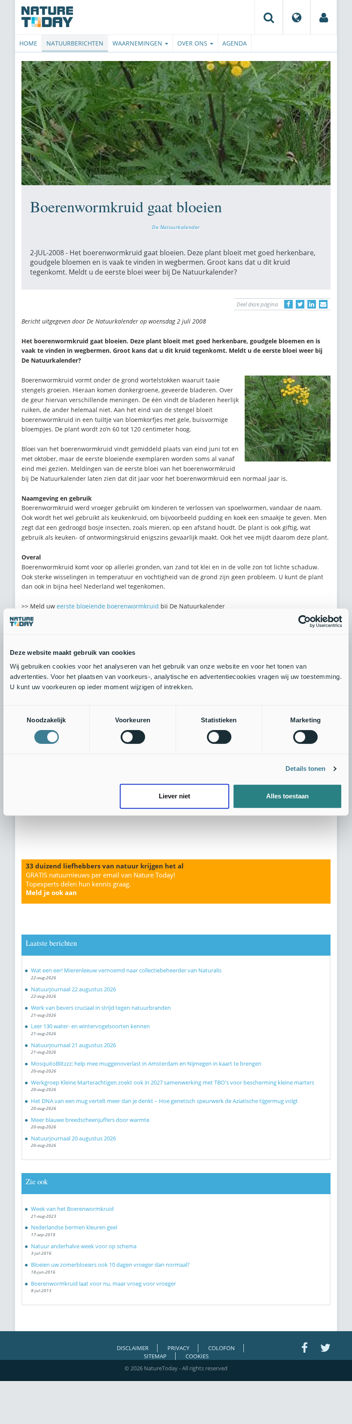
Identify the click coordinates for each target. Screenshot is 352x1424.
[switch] (133, 737)
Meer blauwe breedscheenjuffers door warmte (90, 1120)
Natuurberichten (74, 43)
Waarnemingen (138, 43)
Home (28, 43)
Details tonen (305, 768)
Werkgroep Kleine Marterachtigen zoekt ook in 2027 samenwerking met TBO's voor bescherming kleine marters (172, 1082)
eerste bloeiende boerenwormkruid (108, 606)
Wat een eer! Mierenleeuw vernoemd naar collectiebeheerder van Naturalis (126, 970)
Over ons (193, 43)
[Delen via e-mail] (323, 304)
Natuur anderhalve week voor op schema (84, 1246)
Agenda (234, 43)
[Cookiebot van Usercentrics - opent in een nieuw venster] (304, 621)
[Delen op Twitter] (300, 304)
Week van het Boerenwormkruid (72, 1209)
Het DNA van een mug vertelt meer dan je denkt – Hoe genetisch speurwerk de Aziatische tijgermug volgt (164, 1101)
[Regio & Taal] (296, 17)
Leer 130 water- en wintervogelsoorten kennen (90, 1026)
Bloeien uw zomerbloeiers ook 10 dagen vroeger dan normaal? (110, 1264)
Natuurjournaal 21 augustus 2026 (73, 1045)
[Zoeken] (269, 17)
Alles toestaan (287, 796)
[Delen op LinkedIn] (311, 304)
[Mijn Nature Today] (323, 17)
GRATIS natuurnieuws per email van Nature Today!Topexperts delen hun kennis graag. (100, 884)
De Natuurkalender (176, 226)
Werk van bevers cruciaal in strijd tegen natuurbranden (101, 1007)
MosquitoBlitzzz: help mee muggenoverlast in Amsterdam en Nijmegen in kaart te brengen (146, 1063)
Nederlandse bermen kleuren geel (74, 1227)
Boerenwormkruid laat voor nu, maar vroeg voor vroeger (103, 1283)
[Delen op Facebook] (288, 304)
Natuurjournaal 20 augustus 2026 (73, 1138)
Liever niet (174, 796)
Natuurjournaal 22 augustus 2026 (73, 989)
